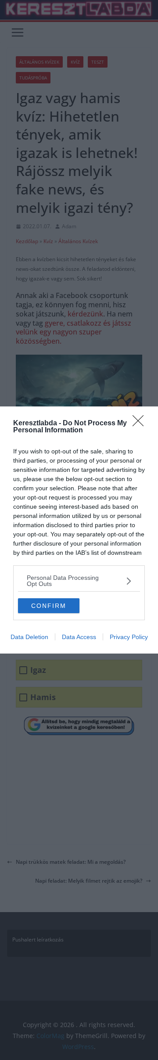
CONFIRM (48, 605)
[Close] (141, 423)
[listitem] (79, 581)
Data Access (79, 636)
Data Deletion (29, 636)
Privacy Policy (129, 636)
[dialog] (79, 530)
